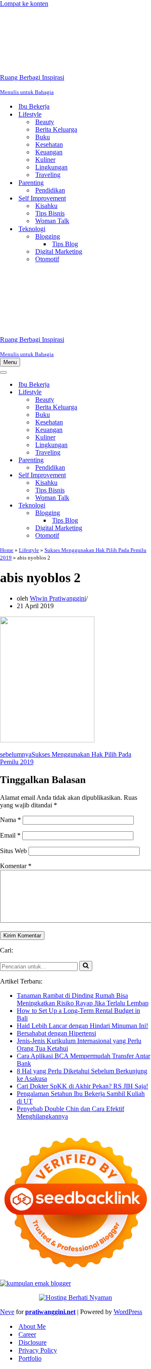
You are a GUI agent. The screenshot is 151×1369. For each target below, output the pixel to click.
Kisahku (46, 205)
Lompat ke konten (24, 3)
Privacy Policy (37, 1350)
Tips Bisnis (50, 213)
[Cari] (85, 966)
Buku (42, 137)
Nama (10, 819)
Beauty (44, 121)
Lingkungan (51, 167)
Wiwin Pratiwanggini (58, 598)
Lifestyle (29, 550)
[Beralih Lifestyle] (146, 392)
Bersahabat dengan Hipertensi (56, 1033)
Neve (7, 1311)
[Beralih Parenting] (146, 460)
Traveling (47, 174)
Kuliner (45, 159)
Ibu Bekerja (33, 106)
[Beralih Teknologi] (146, 505)
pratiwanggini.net (50, 1311)
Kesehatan (49, 144)
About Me (32, 1326)
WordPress (128, 1311)
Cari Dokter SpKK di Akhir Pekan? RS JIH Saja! (82, 1086)
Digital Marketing (58, 251)
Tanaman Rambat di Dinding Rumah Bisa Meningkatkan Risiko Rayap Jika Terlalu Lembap (82, 999)
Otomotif (47, 259)
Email (10, 835)
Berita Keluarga (56, 129)
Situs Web (13, 850)
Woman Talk (52, 220)
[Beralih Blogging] (146, 513)
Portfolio (30, 1358)
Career (27, 1334)
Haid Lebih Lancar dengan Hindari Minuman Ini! (82, 1025)
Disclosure (32, 1342)
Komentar (15, 865)
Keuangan (48, 152)
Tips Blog (65, 243)
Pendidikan (50, 190)
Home (6, 550)
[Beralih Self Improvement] (146, 475)
